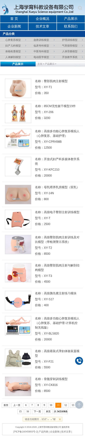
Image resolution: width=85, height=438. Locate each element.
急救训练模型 (41, 39)
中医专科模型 (41, 51)
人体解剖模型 (13, 57)
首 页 (14, 19)
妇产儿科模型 (13, 45)
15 (20, 411)
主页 (40, 64)
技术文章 (42, 26)
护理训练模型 (69, 39)
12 (65, 405)
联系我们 (70, 26)
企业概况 (42, 19)
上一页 (16, 405)
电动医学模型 (41, 57)
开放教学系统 (69, 57)
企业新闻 (14, 26)
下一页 (37, 411)
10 (51, 405)
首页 (6, 405)
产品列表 (43, 431)
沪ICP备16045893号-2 (25, 431)
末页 (48, 411)
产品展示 (70, 19)
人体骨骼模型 (69, 51)
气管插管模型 (69, 45)
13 (73, 405)
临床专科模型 (41, 45)
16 (27, 411)
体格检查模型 (13, 51)
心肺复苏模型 (13, 39)
